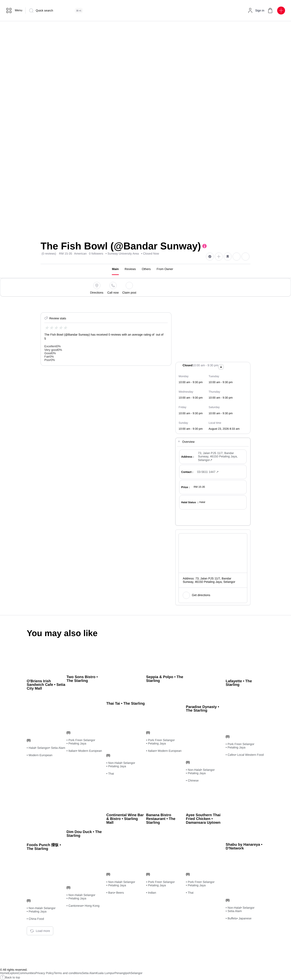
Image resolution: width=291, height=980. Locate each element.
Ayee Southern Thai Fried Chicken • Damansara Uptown (203, 818)
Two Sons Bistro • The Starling (82, 679)
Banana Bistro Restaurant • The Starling (160, 818)
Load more (43, 931)
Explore (13, 973)
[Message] (237, 256)
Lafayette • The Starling (239, 683)
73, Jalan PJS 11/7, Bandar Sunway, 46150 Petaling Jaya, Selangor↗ (218, 456)
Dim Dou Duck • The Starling (84, 834)
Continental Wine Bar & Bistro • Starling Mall (125, 818)
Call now (113, 292)
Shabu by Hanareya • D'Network (244, 846)
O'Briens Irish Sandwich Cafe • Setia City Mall (46, 684)
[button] (270, 10)
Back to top (12, 977)
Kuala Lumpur (105, 973)
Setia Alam (89, 973)
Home (4, 973)
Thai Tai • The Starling (125, 703)
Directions (96, 292)
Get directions (201, 595)
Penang (120, 973)
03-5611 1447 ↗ (208, 472)
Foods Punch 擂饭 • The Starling (44, 847)
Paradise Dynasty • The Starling (202, 709)
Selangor (137, 973)
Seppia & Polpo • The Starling (164, 679)
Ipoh (127, 973)
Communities (26, 973)
